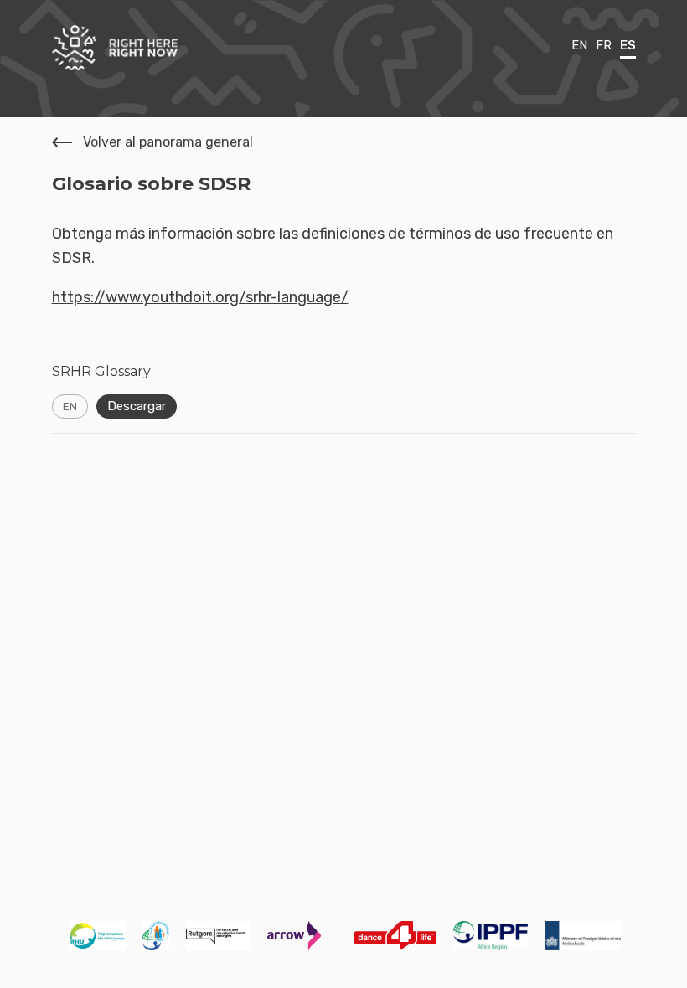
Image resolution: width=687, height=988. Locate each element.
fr (604, 45)
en (579, 45)
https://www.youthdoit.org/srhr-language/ (200, 297)
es (628, 45)
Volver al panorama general (168, 142)
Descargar (136, 406)
